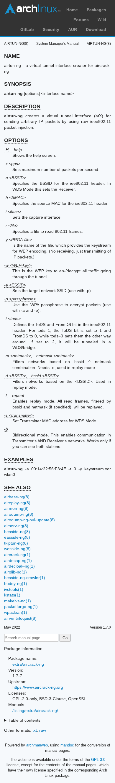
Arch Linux (32, 9)
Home (72, 9)
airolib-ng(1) (15, 572)
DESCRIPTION (22, 106)
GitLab (27, 29)
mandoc (67, 745)
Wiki (102, 19)
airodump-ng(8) (18, 514)
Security (51, 29)
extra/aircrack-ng (28, 664)
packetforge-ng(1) (21, 606)
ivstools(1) (13, 589)
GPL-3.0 (98, 759)
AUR (72, 29)
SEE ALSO (17, 487)
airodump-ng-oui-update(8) (29, 519)
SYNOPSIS (17, 84)
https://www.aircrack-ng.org (37, 687)
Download (96, 29)
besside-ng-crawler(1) (24, 577)
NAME (12, 56)
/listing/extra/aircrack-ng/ (35, 710)
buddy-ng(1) (15, 583)
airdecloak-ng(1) (19, 566)
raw (42, 730)
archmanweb (37, 745)
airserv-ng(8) (16, 525)
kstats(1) (12, 595)
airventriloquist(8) (20, 618)
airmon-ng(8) (16, 508)
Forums (81, 19)
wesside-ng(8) (17, 548)
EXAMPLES (18, 459)
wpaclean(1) (15, 612)
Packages (96, 9)
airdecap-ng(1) (18, 560)
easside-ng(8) (17, 537)
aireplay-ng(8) (17, 502)
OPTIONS (16, 140)
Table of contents (24, 720)
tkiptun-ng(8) (16, 543)
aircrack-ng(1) (17, 554)
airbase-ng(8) (16, 496)
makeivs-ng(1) (17, 601)
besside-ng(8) (17, 531)
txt (34, 730)
